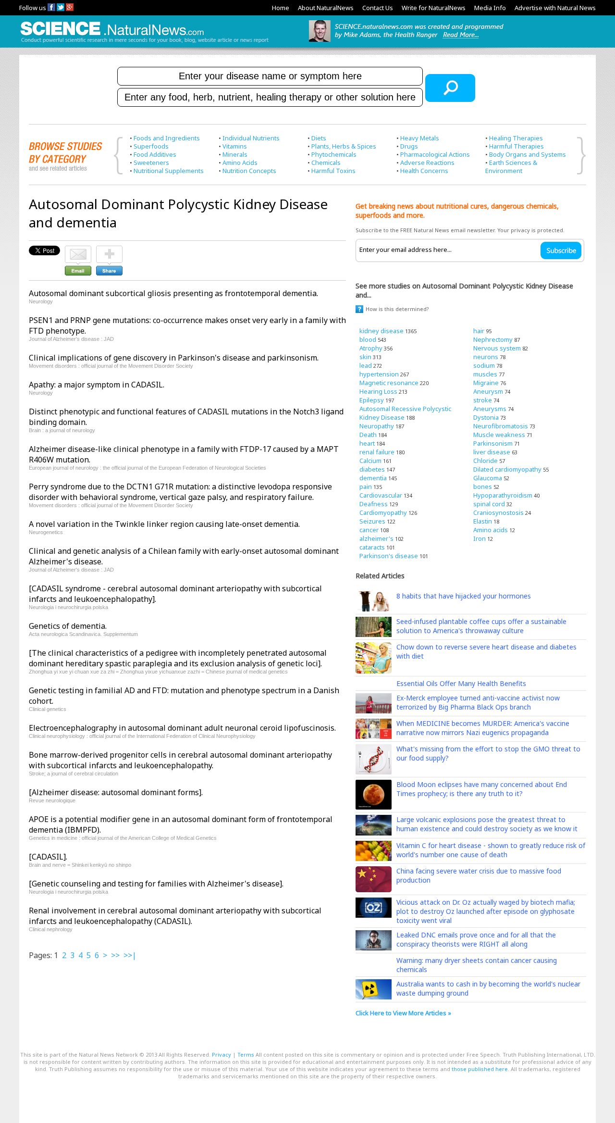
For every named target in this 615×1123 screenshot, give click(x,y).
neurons (485, 356)
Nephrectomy (493, 339)
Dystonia (486, 417)
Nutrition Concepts (249, 170)
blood (367, 339)
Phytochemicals (334, 154)
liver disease (491, 452)
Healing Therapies (516, 138)
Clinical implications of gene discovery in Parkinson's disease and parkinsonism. (174, 357)
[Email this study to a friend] (78, 250)
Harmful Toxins (333, 170)
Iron (479, 538)
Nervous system (497, 348)
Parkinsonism (493, 443)
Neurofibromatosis (500, 426)
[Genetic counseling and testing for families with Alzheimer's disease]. (156, 883)
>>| (129, 955)
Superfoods (151, 146)
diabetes (372, 469)
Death (368, 434)
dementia (373, 478)
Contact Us (377, 7)
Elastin (482, 521)
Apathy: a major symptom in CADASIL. (96, 384)
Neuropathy (376, 426)
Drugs (409, 146)
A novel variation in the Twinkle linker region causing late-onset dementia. (164, 524)
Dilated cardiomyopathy (507, 469)
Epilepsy (371, 400)
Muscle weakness (499, 434)
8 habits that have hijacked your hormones (463, 595)
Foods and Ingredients (167, 138)
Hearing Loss (378, 391)
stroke (482, 400)
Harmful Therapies (516, 146)
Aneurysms (489, 408)
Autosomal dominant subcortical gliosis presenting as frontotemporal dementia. (173, 293)
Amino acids (490, 529)
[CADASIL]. (48, 856)
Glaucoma (487, 478)
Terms (245, 1054)
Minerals (234, 154)
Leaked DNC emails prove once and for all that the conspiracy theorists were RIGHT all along (476, 939)
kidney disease (381, 330)
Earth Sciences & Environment (511, 166)
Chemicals (326, 162)
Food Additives (155, 154)
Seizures (372, 521)
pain (365, 486)
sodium (484, 365)
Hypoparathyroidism (502, 495)
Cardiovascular (380, 495)
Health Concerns (424, 170)
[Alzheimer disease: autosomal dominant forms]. (116, 792)
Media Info (490, 7)
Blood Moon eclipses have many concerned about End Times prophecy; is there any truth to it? (481, 789)
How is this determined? (397, 308)
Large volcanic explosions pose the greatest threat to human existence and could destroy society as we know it (487, 824)
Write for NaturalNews (434, 7)
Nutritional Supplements (169, 170)
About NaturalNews (326, 7)
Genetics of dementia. (68, 626)
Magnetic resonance (388, 382)
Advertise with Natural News (555, 7)
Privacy (221, 1054)
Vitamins (234, 146)
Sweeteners (151, 162)
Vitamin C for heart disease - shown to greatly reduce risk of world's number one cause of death (490, 850)
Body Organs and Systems (527, 154)
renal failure (376, 452)
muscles (485, 374)
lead (365, 365)
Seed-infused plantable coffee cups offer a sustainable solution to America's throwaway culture (481, 626)
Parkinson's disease (388, 555)
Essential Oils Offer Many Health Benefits (461, 683)
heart (367, 443)
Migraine (486, 382)
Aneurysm (488, 391)
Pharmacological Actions (435, 154)
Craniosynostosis (498, 512)
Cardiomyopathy (383, 512)
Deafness (373, 503)
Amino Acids (240, 162)
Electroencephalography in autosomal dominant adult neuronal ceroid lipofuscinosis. (182, 728)
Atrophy (370, 348)
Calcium (370, 460)
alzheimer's (376, 538)
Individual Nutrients (251, 138)
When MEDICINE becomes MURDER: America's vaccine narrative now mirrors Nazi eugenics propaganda (482, 728)
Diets (318, 138)
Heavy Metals (419, 138)
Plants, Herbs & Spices (343, 146)
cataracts (372, 547)
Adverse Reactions (427, 162)
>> (115, 955)
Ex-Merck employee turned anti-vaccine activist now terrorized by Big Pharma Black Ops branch (478, 702)
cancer (369, 529)
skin (365, 356)
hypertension (379, 374)
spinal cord (489, 503)
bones (482, 486)
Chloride (485, 460)
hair (478, 330)
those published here (480, 1069)
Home (280, 7)
